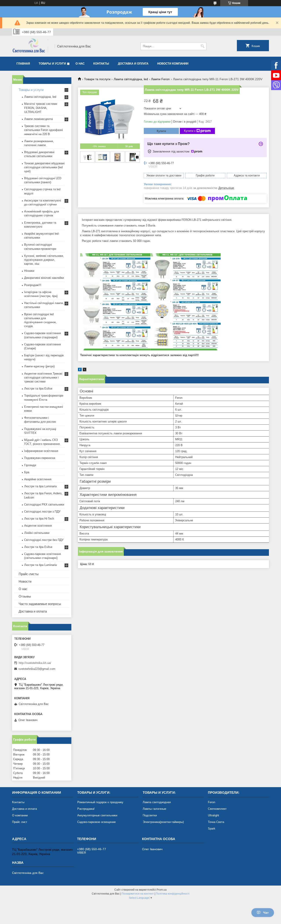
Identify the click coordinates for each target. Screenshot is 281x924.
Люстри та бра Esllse (38, 388)
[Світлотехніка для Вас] (32, 46)
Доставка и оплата (133, 63)
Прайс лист (19, 822)
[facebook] (80, 370)
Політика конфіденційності (172, 893)
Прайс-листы (29, 574)
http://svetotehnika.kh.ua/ (35, 663)
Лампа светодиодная (157, 802)
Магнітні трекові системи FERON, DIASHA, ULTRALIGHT (40, 107)
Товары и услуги (52, 63)
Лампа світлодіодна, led (131, 79)
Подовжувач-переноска (39, 458)
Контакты (101, 63)
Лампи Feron (160, 79)
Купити (161, 131)
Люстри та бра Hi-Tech (39, 518)
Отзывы (25, 596)
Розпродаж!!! (32, 285)
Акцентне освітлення (38, 525)
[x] (84, 370)
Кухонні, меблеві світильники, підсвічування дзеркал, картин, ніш (44, 259)
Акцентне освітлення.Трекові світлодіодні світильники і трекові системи (43, 377)
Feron (211, 802)
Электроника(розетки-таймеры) (163, 822)
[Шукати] (202, 46)
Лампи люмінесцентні (38, 119)
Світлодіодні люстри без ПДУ (43, 540)
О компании (20, 815)
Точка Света (216, 822)
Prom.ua (162, 889)
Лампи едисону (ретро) (39, 366)
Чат (266, 912)
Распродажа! (86, 808)
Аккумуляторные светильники (97, 815)
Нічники (29, 270)
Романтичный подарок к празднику (100, 802)
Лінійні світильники (36, 532)
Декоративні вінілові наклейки (44, 277)
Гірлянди (30, 465)
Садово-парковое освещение (96, 822)
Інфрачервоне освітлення (41, 451)
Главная (23, 63)
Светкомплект (217, 808)
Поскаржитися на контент (138, 893)
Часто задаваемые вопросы (40, 604)
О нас (80, 63)
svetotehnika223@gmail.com (36, 668)
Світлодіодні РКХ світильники (44, 504)
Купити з (189, 130)
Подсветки (150, 815)
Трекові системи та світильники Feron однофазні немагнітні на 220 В (43, 130)
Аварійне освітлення (37, 479)
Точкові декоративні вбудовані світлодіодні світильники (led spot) (44, 167)
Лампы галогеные (154, 808)
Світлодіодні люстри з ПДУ (42, 511)
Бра (26, 472)
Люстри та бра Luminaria (40, 486)
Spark (211, 828)
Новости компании (172, 63)
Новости (25, 581)
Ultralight (213, 815)
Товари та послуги (97, 79)
